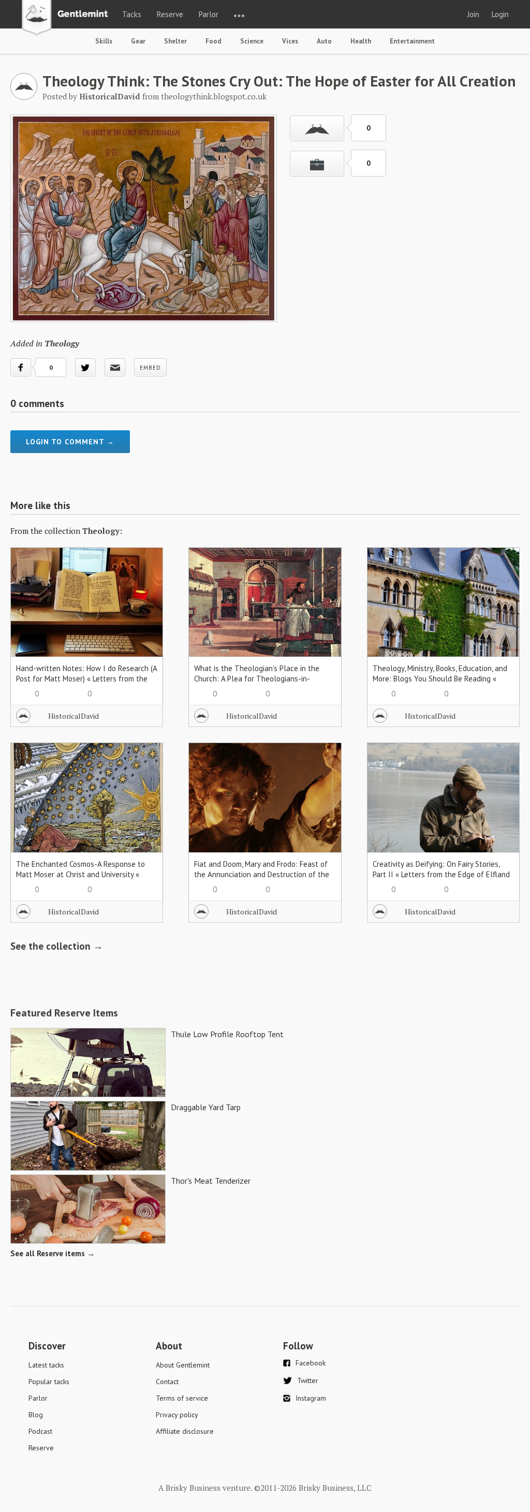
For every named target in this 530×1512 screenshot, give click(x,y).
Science (251, 41)
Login (500, 14)
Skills (103, 41)
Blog (35, 1414)
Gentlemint (67, 18)
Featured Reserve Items (64, 1013)
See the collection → (56, 946)
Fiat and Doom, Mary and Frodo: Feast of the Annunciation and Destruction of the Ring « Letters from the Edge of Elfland (261, 874)
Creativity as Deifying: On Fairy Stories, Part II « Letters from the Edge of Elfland (441, 869)
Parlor (208, 14)
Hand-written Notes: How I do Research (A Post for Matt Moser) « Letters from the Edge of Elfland (86, 678)
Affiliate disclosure (185, 1431)
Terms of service (182, 1398)
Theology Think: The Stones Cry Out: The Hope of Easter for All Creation (279, 81)
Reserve (170, 14)
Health (360, 41)
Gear (138, 41)
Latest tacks (46, 1365)
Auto (324, 41)
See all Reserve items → (52, 1253)
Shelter (175, 41)
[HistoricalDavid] (23, 97)
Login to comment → (70, 441)
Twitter (307, 1380)
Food (213, 41)
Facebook (311, 1362)
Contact (167, 1381)
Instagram (311, 1398)
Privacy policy (177, 1414)
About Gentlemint (183, 1365)
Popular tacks (48, 1381)
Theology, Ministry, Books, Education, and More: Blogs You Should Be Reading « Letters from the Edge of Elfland (440, 678)
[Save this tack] (317, 164)
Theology (62, 343)
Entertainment (412, 41)
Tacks (131, 14)
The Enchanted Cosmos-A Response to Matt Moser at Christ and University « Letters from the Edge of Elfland (80, 874)
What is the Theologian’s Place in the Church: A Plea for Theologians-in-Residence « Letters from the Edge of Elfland (256, 683)
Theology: (102, 531)
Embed (150, 367)
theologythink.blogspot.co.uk (214, 96)
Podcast (40, 1431)
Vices (290, 41)
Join (473, 14)
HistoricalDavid (73, 716)
